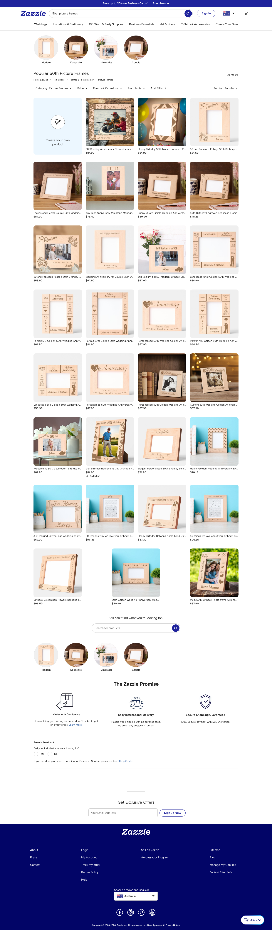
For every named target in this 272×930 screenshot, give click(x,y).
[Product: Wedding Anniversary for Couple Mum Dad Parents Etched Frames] (110, 249)
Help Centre (126, 761)
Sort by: (218, 88)
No (56, 753)
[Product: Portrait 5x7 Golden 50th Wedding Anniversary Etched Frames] (57, 314)
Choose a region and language (132, 890)
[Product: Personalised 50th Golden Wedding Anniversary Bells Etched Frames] (162, 377)
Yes (43, 753)
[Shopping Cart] (246, 13)
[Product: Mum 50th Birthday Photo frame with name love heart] (214, 572)
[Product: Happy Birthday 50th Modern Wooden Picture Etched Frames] (162, 122)
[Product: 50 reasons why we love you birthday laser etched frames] (110, 509)
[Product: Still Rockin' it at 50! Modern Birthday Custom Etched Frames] (162, 249)
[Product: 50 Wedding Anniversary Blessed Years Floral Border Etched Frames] (110, 122)
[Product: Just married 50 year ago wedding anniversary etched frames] (57, 509)
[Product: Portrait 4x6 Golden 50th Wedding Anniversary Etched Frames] (214, 314)
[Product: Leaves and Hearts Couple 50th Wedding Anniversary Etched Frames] (57, 186)
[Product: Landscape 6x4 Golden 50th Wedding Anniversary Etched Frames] (57, 377)
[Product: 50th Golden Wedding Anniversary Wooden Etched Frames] (136, 572)
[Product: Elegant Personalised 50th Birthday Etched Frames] (162, 441)
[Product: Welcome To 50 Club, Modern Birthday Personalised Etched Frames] (57, 441)
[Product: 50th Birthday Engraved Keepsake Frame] (214, 186)
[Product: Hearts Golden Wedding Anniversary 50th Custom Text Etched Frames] (214, 441)
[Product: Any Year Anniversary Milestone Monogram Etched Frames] (110, 186)
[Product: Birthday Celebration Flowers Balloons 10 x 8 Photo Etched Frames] (57, 572)
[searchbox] (121, 13)
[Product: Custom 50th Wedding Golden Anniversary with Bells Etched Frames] (214, 377)
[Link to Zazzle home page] (34, 13)
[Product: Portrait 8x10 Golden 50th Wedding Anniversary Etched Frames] (110, 314)
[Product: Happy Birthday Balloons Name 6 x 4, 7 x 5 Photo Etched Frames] (162, 509)
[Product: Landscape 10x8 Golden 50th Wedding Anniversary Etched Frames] (214, 249)
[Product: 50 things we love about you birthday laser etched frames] (214, 509)
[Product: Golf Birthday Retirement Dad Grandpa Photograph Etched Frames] (110, 441)
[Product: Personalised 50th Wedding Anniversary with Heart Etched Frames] (110, 377)
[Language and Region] (229, 13)
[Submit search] (188, 13)
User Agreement (155, 925)
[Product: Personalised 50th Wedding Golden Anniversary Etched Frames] (162, 314)
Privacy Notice (173, 925)
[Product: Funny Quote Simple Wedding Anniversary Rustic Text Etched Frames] (162, 186)
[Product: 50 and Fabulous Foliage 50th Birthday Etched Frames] (214, 122)
